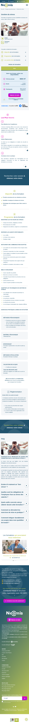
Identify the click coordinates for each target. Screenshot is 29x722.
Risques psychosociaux (10, 9)
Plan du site (11, 709)
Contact (3, 660)
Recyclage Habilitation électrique (8, 684)
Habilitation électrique (6, 666)
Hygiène (3, 678)
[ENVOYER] (24, 698)
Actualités (4, 656)
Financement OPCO (6, 650)
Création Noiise (21, 710)
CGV (15, 709)
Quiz (3, 654)
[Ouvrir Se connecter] (17, 1)
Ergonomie (4, 672)
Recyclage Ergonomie (6, 688)
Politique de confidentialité (22, 709)
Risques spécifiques (6, 676)
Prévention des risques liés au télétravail (14, 555)
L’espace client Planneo (6, 652)
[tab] (14, 68)
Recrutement (4, 658)
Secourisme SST (5, 670)
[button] (2, 548)
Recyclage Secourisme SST (7, 686)
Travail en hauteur (5, 674)
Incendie (3, 668)
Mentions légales (5, 709)
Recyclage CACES (6, 690)
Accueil (2, 9)
